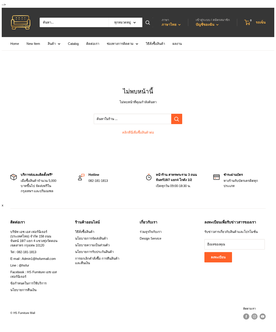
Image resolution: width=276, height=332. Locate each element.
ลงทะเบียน (218, 257)
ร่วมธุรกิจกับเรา (151, 232)
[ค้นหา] (147, 22)
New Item (33, 43)
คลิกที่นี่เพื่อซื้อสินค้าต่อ (138, 132)
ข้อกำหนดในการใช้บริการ (28, 283)
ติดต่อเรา (92, 43)
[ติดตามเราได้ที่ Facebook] (246, 316)
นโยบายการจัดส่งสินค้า (91, 238)
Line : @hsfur (19, 265)
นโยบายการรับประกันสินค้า (94, 252)
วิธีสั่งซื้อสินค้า (155, 43)
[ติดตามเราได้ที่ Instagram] (254, 316)
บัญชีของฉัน (205, 24)
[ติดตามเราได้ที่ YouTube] (263, 316)
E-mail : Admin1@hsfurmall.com (33, 258)
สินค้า (52, 43)
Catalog (73, 43)
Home (14, 43)
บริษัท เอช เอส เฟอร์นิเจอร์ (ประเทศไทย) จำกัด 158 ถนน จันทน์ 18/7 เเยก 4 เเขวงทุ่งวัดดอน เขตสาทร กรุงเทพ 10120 (33, 238)
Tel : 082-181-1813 (23, 252)
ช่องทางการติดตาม (120, 43)
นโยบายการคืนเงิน (23, 290)
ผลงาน (177, 43)
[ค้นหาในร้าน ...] (176, 119)
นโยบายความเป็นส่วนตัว (92, 245)
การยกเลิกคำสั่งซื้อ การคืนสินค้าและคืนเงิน (97, 261)
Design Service (150, 238)
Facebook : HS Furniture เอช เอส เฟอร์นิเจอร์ (33, 274)
